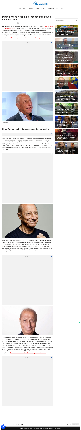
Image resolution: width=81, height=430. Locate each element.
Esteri (24, 8)
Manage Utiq (75, 424)
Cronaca (13, 23)
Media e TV (43, 8)
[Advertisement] (27, 409)
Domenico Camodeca (24, 23)
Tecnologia (51, 8)
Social (61, 8)
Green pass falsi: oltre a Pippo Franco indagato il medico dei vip (28, 353)
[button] (3, 426)
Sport (57, 8)
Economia (30, 8)
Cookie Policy (60, 424)
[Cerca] (76, 20)
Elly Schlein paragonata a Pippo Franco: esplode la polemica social (29, 38)
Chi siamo (16, 424)
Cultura (37, 8)
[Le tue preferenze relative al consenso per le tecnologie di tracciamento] (79, 322)
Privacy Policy (68, 424)
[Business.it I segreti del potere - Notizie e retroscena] (40, 3)
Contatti (23, 424)
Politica (20, 8)
